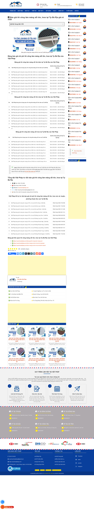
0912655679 (40, 418)
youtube (79, 463)
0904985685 (72, 145)
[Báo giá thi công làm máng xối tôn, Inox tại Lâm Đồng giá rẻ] (36, 352)
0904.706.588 (9, 507)
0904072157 (72, 42)
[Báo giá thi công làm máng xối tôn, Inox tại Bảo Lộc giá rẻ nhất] (57, 352)
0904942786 (72, 55)
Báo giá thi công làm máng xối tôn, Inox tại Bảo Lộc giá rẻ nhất (57, 360)
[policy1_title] (38, 6)
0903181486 (72, 29)
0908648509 (72, 48)
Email (58, 4)
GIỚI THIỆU (20, 10)
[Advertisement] (37, 266)
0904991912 (72, 87)
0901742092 (72, 119)
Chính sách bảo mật (60, 461)
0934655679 (72, 136)
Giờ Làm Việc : (43, 4)
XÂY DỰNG (48, 10)
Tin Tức (37, 470)
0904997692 (72, 74)
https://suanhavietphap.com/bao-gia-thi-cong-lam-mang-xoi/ (28, 241)
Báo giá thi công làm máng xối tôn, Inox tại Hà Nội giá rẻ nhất (16, 340)
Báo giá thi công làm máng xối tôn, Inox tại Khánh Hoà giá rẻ (37, 340)
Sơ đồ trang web (59, 456)
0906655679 (14, 430)
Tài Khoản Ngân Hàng (56, 470)
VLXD (54, 10)
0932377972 (72, 35)
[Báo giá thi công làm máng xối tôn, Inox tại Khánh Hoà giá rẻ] (36, 331)
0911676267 (40, 430)
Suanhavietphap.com (23, 187)
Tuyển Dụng (49, 470)
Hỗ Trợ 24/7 (81, 4)
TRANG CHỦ (13, 10)
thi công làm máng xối (30, 171)
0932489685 (72, 61)
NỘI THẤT (40, 10)
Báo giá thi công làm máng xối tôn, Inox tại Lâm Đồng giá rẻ (36, 360)
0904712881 (72, 68)
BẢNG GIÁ (61, 10)
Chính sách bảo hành (60, 464)
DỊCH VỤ (27, 10)
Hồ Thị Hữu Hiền (39, 459)
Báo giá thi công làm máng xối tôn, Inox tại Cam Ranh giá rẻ (16, 360)
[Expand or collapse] (63, 24)
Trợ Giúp (42, 470)
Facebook (80, 456)
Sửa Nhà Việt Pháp (21, 279)
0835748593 (72, 111)
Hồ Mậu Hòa (38, 456)
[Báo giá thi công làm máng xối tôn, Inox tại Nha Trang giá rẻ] (57, 331)
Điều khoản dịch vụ (60, 459)
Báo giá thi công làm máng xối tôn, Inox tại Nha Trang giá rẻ (57, 340)
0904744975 (72, 102)
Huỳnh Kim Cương (40, 461)
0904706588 (72, 22)
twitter (79, 459)
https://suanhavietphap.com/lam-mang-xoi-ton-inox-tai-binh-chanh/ (30, 245)
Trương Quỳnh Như (40, 464)
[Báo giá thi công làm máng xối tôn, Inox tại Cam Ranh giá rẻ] (16, 352)
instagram (80, 466)
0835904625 (72, 128)
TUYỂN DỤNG (69, 10)
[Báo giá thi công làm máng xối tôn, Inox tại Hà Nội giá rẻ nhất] (16, 331)
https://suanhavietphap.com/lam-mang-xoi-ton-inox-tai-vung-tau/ (29, 243)
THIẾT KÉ (34, 10)
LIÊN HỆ (76, 10)
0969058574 (67, 430)
